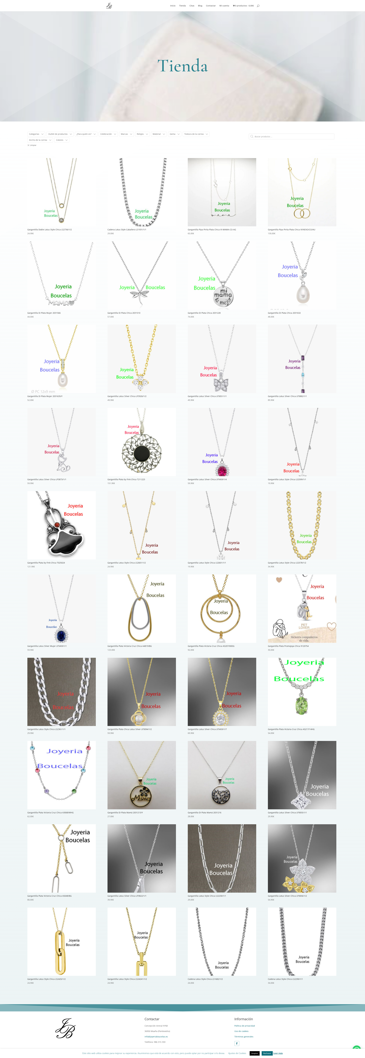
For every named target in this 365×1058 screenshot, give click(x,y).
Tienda (182, 6)
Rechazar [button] (267, 1053)
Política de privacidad (244, 1025)
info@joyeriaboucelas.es (156, 1036)
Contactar (211, 6)
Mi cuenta (224, 6)
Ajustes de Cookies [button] (237, 1053)
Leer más (278, 1053)
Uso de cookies (241, 1031)
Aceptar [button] (254, 1053)
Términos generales (243, 1036)
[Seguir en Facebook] (236, 1043)
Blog (200, 6)
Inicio (173, 6)
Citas (191, 6)
